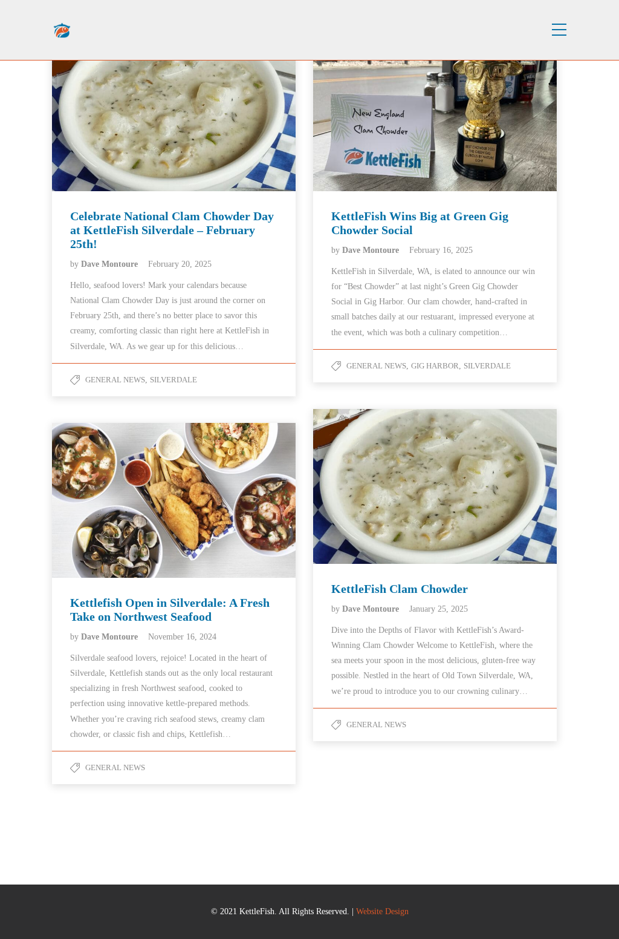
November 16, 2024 (182, 636)
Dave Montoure (110, 264)
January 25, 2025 (438, 608)
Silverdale (173, 379)
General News (115, 379)
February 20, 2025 (180, 264)
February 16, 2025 (441, 250)
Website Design (382, 911)
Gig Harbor (435, 365)
